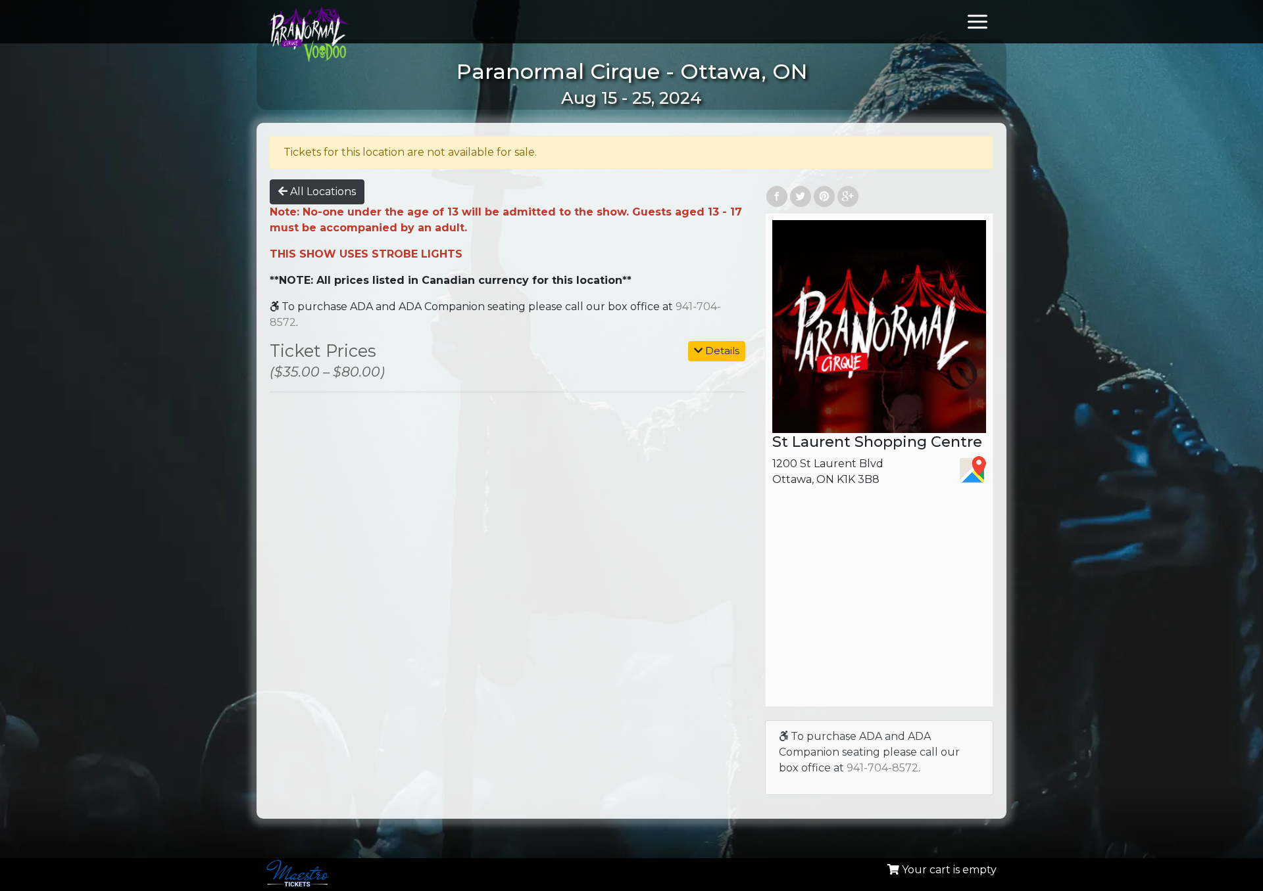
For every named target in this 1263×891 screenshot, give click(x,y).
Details (721, 350)
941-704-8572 (882, 768)
